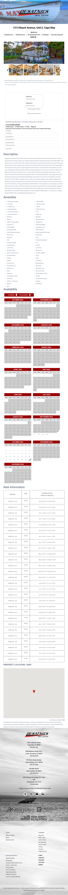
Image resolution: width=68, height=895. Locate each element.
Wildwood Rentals (11, 874)
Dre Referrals (42, 842)
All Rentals (9, 860)
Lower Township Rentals (13, 876)
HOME (40, 855)
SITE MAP (41, 862)
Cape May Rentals (11, 872)
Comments (9, 148)
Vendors (40, 849)
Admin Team (42, 840)
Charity (40, 847)
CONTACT (41, 858)
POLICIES (41, 860)
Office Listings (10, 835)
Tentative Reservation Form (14, 863)
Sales (7, 837)
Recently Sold (10, 840)
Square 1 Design (40, 890)
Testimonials (42, 844)
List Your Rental (10, 870)
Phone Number (10, 142)
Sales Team (41, 837)
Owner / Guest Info (11, 865)
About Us (41, 835)
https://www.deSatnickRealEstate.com (35, 788)
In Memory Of (42, 851)
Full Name (8, 130)
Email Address (9, 136)
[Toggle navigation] (61, 4)
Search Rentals (10, 858)
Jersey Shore (9, 867)
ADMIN (40, 865)
